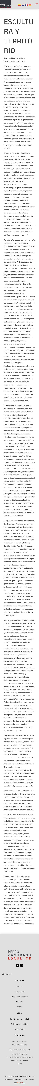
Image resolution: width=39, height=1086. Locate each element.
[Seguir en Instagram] (21, 965)
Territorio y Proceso (19, 997)
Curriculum (19, 992)
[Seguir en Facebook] (17, 965)
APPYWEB (21, 1083)
